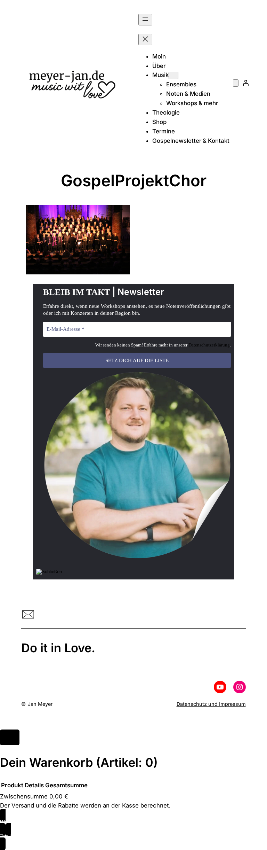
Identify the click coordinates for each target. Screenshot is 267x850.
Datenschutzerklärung (209, 345)
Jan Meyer (40, 704)
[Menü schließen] (145, 39)
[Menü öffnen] (145, 19)
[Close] (9, 738)
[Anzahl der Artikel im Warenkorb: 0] (235, 83)
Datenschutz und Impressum (211, 704)
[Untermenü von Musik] (173, 75)
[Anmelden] (245, 82)
